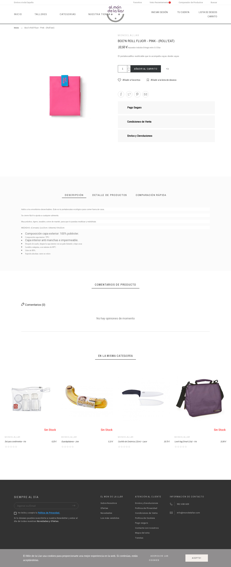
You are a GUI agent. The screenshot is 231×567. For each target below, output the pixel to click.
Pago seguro (141, 523)
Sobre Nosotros (109, 503)
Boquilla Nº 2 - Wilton (155, 265)
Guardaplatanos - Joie (70, 441)
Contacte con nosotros (147, 528)
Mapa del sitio (142, 533)
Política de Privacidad (146, 508)
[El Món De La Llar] (115, 14)
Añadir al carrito (145, 68)
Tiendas (139, 538)
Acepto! (196, 558)
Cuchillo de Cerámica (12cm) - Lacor (132, 441)
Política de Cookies (145, 518)
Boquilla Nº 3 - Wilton (195, 265)
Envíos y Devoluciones (146, 503)
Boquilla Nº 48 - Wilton (75, 265)
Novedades (106, 513)
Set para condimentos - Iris (15, 441)
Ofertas (104, 508)
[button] (168, 68)
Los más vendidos (110, 518)
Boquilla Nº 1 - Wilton (115, 265)
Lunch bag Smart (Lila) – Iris (185, 441)
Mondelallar (129, 35)
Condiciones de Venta (146, 513)
